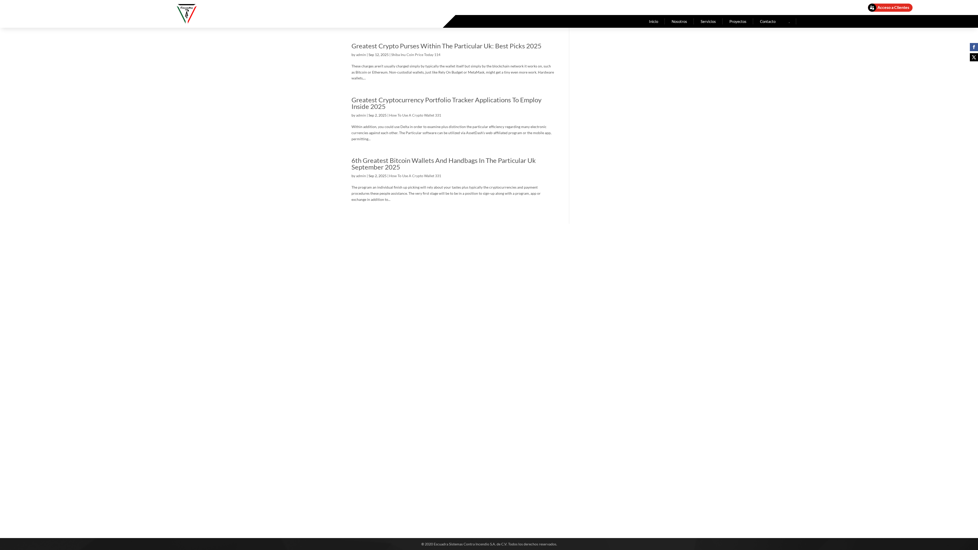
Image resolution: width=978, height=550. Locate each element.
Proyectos (737, 21)
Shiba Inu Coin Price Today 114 (415, 54)
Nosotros (679, 21)
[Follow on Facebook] (974, 47)
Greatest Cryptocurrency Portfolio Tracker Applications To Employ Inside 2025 (446, 103)
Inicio (653, 21)
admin (361, 54)
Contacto (768, 21)
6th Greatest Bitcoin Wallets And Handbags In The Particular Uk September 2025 (443, 163)
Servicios (708, 21)
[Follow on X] (974, 57)
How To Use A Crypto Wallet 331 (415, 115)
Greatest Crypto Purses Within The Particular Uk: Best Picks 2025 (446, 46)
